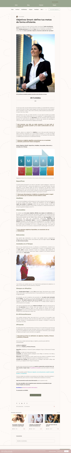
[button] (46, 9)
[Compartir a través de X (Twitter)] (19, 403)
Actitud (17, 9)
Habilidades (24, 9)
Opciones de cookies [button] (52, 451)
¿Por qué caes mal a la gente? (51, 425)
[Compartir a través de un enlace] (24, 403)
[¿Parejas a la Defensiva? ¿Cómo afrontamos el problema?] (35, 418)
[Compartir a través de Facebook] (16, 403)
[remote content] (35, 101)
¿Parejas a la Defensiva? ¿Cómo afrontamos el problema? (35, 425)
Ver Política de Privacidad (8, 451)
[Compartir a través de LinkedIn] (21, 403)
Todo (12, 9)
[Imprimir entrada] (26, 403)
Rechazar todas (60, 451)
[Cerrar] (69, 451)
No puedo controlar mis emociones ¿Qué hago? (18, 425)
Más (42, 9)
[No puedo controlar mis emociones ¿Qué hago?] (18, 418)
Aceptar (66, 451)
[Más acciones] (54, 16)
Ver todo (58, 412)
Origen (30, 9)
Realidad (36, 9)
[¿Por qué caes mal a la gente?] (52, 418)
